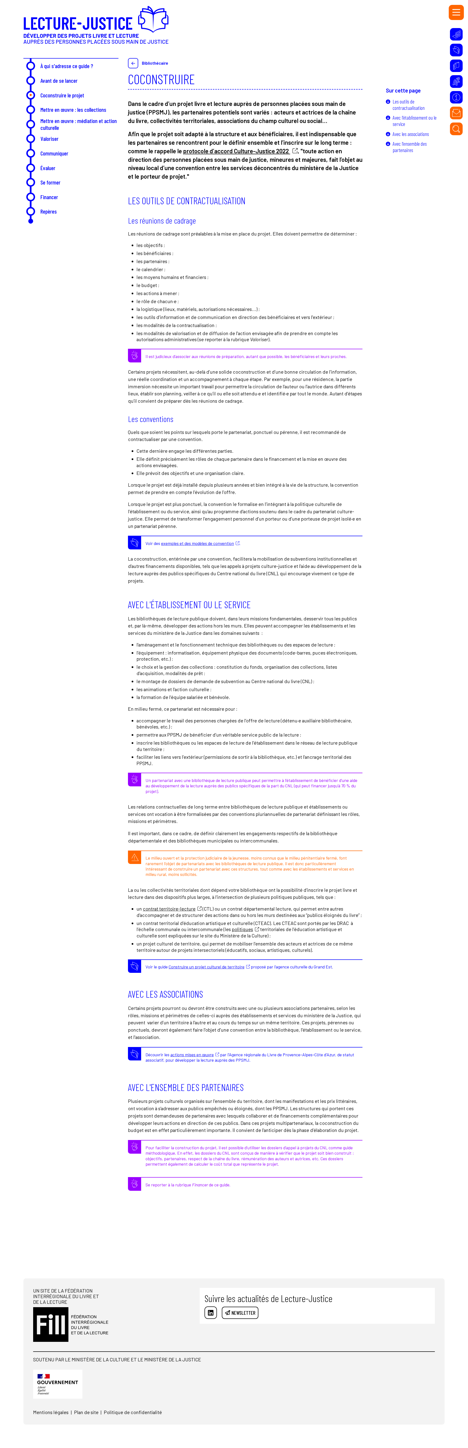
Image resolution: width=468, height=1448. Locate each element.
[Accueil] (96, 29)
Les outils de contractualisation (409, 104)
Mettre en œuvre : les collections (73, 109)
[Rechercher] (456, 129)
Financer (49, 196)
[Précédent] (133, 63)
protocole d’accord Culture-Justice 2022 (236, 150)
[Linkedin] (211, 1312)
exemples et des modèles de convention (197, 543)
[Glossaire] (456, 81)
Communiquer (54, 153)
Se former (50, 182)
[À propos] (456, 97)
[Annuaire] (456, 66)
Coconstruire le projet (62, 95)
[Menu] (456, 12)
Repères (48, 211)
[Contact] (456, 113)
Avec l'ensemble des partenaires (410, 146)
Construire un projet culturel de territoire (206, 966)
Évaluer (47, 167)
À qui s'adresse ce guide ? (66, 65)
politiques (242, 929)
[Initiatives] (456, 34)
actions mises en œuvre (192, 1054)
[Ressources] (456, 50)
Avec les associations (411, 134)
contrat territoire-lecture (169, 909)
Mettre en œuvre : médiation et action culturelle (78, 124)
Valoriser (49, 138)
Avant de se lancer (59, 80)
